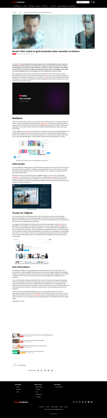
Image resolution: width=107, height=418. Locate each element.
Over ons (48, 406)
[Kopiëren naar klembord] (48, 370)
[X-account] (74, 402)
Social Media (23, 352)
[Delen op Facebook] (38, 370)
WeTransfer (15, 177)
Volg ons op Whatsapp (62, 6)
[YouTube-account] (88, 402)
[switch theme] (91, 2)
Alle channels (45, 6)
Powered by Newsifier (53, 413)
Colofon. (66, 406)
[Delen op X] (41, 370)
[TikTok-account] (85, 402)
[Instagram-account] (79, 402)
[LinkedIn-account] (82, 402)
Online (14, 54)
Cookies (61, 406)
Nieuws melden (54, 406)
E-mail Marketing (16, 6)
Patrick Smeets (30, 54)
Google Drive (43, 123)
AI (22, 6)
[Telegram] (45, 370)
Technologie (31, 6)
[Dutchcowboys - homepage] (18, 2)
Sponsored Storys (72, 6)
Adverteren (53, 6)
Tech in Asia (37, 6)
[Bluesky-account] (91, 402)
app (53, 177)
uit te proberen (37, 295)
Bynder (19, 64)
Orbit (46, 77)
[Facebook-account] (77, 402)
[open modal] (94, 2)
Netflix (25, 6)
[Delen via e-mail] (52, 370)
